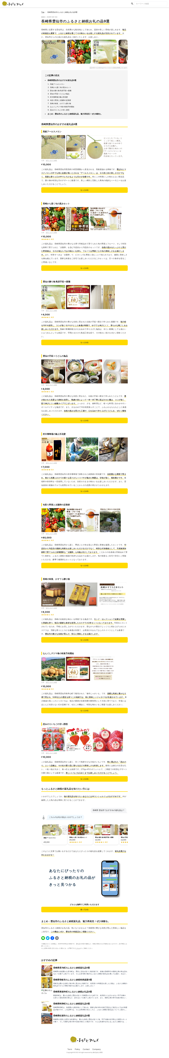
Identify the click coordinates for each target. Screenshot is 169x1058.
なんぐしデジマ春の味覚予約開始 (62, 107)
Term (69, 1049)
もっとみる (84, 190)
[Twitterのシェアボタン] (48, 938)
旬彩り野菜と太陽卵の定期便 (60, 100)
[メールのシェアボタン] (57, 938)
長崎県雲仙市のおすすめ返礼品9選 (61, 80)
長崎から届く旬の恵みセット (60, 87)
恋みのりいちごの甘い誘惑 (59, 110)
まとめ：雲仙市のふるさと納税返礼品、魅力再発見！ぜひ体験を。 (75, 114)
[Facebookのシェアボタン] (52, 938)
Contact (86, 1049)
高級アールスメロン (57, 84)
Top (42, 12)
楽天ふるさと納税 (51, 160)
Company (96, 1049)
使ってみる (84, 909)
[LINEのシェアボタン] (43, 938)
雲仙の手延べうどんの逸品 (59, 94)
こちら (78, 948)
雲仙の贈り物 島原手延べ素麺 (60, 91)
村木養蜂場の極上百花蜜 (59, 97)
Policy (77, 1049)
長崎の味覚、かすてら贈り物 (60, 103)
